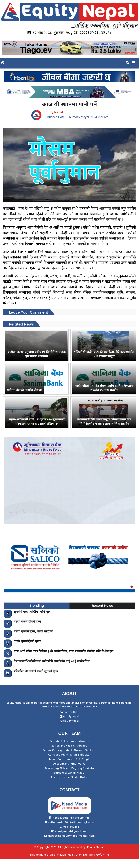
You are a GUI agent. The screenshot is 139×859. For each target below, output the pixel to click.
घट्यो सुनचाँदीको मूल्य (27, 642)
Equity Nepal (95, 847)
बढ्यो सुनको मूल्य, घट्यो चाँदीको (33, 632)
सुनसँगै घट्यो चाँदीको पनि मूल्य (32, 612)
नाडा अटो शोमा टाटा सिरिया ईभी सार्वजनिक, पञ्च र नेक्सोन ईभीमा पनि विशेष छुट (63, 652)
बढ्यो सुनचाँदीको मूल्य (27, 622)
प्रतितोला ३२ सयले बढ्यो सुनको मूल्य (36, 671)
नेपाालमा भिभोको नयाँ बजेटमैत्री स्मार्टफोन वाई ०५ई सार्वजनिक (52, 661)
